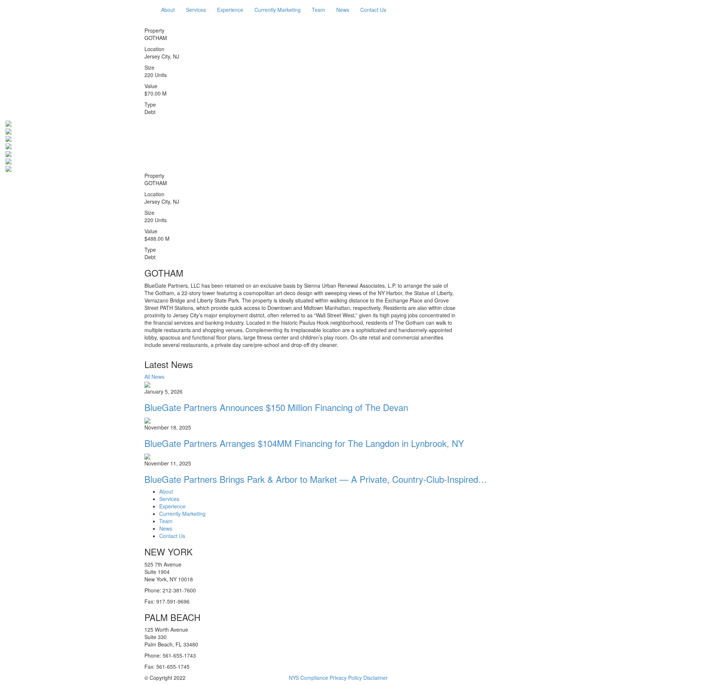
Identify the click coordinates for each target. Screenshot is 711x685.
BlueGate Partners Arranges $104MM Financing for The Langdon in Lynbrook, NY (304, 443)
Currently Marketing (277, 9)
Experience (230, 9)
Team (318, 9)
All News (154, 376)
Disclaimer (375, 677)
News (342, 9)
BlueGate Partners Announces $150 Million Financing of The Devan (276, 407)
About (168, 9)
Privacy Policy (346, 677)
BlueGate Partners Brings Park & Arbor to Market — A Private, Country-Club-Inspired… (315, 478)
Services (196, 9)
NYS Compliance (308, 677)
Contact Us (373, 9)
